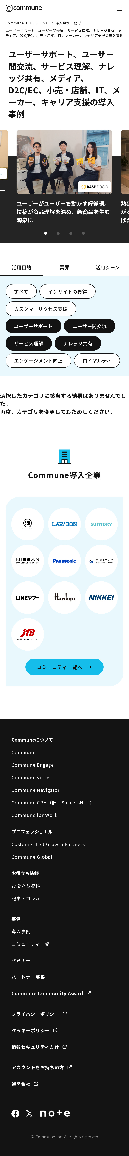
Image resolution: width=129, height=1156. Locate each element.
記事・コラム (25, 898)
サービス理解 (28, 343)
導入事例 (21, 931)
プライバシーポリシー (35, 1013)
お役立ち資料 (25, 885)
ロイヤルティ (97, 360)
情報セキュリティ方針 (35, 1046)
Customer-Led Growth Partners (48, 844)
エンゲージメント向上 (38, 360)
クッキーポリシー (30, 1030)
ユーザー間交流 (90, 326)
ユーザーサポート (33, 326)
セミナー (21, 960)
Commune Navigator (35, 789)
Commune (23, 752)
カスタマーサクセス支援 (40, 308)
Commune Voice (30, 777)
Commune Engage (32, 764)
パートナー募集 (28, 976)
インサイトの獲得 (67, 291)
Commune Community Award (47, 993)
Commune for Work (34, 815)
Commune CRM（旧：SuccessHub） (52, 802)
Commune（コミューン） (27, 22)
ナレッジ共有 (78, 343)
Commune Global (31, 856)
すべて (21, 291)
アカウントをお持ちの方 (37, 1067)
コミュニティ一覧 (30, 943)
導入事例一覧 (66, 22)
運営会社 (21, 1083)
